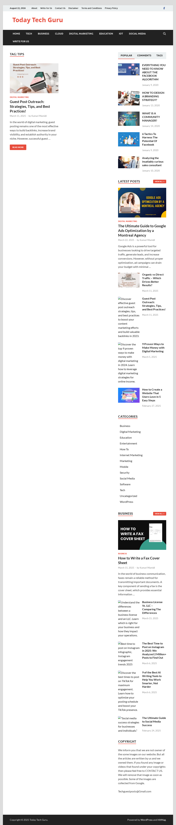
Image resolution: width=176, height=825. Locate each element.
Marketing (126, 460)
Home (16, 33)
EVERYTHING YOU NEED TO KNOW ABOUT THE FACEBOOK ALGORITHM (154, 72)
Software (125, 484)
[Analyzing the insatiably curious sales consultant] (129, 158)
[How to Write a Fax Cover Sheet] (142, 522)
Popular (126, 55)
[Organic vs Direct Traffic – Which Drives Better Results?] (129, 274)
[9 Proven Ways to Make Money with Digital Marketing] (129, 344)
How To (124, 449)
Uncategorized (128, 495)
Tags (159, 55)
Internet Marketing (131, 455)
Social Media (137, 33)
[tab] (126, 55)
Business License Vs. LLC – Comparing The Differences (152, 607)
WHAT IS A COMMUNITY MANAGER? (151, 117)
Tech (29, 33)
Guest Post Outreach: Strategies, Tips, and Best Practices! (30, 106)
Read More (17, 146)
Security (124, 472)
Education (106, 33)
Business (43, 33)
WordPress (126, 501)
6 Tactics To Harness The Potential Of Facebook (150, 139)
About (34, 8)
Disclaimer (73, 8)
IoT (121, 33)
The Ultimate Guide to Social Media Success (154, 721)
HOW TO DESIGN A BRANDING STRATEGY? (153, 96)
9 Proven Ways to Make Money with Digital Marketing (153, 347)
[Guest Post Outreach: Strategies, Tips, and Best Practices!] (34, 78)
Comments (144, 55)
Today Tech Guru (37, 20)
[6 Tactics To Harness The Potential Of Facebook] (129, 134)
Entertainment (128, 443)
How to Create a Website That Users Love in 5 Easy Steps (152, 395)
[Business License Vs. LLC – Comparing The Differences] (129, 602)
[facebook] (164, 8)
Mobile (124, 466)
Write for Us (46, 8)
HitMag (162, 819)
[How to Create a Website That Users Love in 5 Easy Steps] (129, 389)
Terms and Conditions (91, 8)
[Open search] (164, 34)
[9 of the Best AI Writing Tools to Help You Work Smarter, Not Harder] (129, 672)
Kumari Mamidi (39, 115)
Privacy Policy (111, 8)
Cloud (59, 33)
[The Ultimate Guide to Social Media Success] (129, 718)
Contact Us (60, 8)
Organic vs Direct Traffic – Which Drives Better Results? (153, 280)
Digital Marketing (81, 33)
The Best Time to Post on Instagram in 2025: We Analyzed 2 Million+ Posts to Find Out (154, 650)
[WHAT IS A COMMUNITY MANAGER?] (129, 113)
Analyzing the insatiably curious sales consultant (152, 161)
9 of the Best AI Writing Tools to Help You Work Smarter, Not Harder (152, 679)
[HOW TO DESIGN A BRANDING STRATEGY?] (129, 93)
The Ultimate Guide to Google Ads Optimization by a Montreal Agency (142, 230)
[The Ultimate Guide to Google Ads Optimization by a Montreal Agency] (142, 189)
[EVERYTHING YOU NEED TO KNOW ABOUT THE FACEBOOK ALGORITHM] (129, 65)
